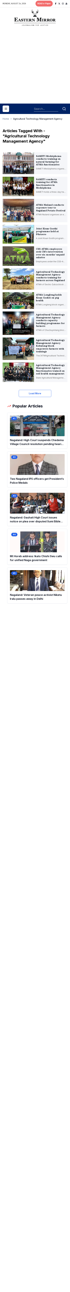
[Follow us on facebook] (56, 4)
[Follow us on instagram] (63, 4)
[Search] (64, 109)
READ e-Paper (44, 3)
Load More (35, 393)
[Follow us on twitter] (59, 4)
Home (6, 118)
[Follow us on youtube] (66, 4)
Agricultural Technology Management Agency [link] (37, 118)
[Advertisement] (35, 66)
